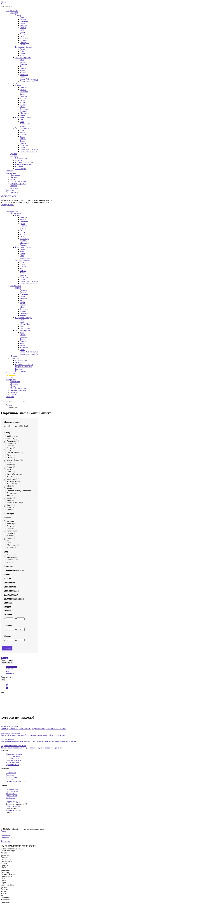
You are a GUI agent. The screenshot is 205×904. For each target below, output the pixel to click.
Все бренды (10, 373)
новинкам (10, 673)
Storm (10, 500)
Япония (23, 45)
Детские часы (11, 796)
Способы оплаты (12, 758)
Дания (22, 23)
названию (10, 669)
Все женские (15, 286)
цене (7, 671)
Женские (14, 83)
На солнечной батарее (24, 162)
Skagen (23, 126)
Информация (11, 173)
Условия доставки (13, 756)
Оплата (13, 179)
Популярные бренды (23, 47)
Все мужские (15, 213)
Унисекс (11, 562)
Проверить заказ (12, 192)
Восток (11, 510)
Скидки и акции (12, 777)
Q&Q (10, 486)
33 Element (12, 436)
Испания (23, 26)
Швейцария (24, 43)
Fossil (22, 55)
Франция (23, 41)
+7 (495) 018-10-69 (13, 810)
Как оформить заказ (18, 181)
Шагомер (19, 166)
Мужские (14, 13)
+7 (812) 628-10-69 (8, 196)
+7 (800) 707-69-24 (13, 802)
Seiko (22, 51)
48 (7, 688)
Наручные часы (12, 11)
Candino (11, 443)
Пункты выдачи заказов (15, 781)
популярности (11, 667)
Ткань (22, 66)
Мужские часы (12, 791)
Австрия (23, 17)
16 (7, 684)
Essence (11, 465)
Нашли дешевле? (12, 763)
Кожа (22, 60)
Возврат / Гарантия (18, 184)
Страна (18, 15)
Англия (23, 19)
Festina (11, 467)
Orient (22, 49)
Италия (23, 28)
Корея (22, 32)
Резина (23, 62)
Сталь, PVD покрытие (29, 79)
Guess (22, 120)
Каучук (23, 73)
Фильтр (4, 658)
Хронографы (20, 169)
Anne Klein (13, 441)
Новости (13, 186)
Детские (13, 154)
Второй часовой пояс (23, 164)
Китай (22, 30)
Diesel (22, 53)
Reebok (11, 488)
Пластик (23, 64)
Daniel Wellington (15, 453)
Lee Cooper (13, 479)
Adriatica (12, 439)
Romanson (12, 493)
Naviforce (12, 484)
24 (7, 686)
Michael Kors (25, 124)
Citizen (11, 448)
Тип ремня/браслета (23, 58)
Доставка (9, 171)
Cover (10, 450)
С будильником (21, 158)
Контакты (14, 188)
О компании (15, 175)
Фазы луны (19, 160)
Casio (11, 446)
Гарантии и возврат (14, 760)
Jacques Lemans (14, 474)
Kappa (11, 476)
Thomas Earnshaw (15, 503)
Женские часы (11, 794)
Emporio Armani (15, 460)
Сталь (22, 77)
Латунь (23, 68)
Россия (23, 34)
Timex (11, 505)
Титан (22, 70)
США (22, 36)
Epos (10, 462)
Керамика (24, 75)
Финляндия (24, 38)
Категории (14, 156)
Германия (24, 21)
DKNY (11, 458)
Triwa (10, 507)
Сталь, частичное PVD (29, 81)
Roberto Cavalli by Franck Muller (21, 491)
